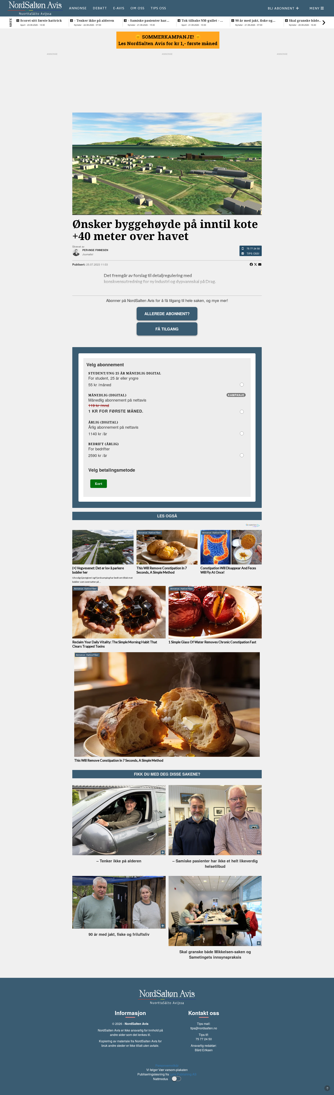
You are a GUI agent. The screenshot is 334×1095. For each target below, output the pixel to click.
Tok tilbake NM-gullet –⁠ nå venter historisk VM (202, 20)
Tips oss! (253, 253)
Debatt (100, 8)
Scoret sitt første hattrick (41, 20)
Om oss (137, 8)
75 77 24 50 (253, 248)
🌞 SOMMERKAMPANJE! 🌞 (168, 37)
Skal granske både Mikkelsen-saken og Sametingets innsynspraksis (305, 20)
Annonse (78, 8)
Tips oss (158, 8)
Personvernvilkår (167, 1065)
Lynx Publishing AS (183, 1074)
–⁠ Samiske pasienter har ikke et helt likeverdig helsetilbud (147, 20)
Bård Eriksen (204, 1050)
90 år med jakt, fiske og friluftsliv (254, 20)
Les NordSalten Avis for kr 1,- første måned (167, 43)
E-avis (118, 8)
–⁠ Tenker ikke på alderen (94, 20)
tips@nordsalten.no (203, 1028)
